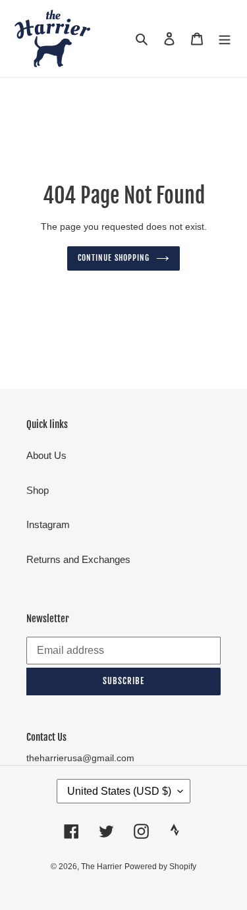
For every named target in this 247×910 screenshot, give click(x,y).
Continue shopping (114, 258)
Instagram (48, 524)
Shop (37, 490)
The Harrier (101, 866)
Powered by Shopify (160, 866)
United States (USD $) (119, 791)
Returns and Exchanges (78, 559)
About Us (46, 455)
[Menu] (224, 38)
